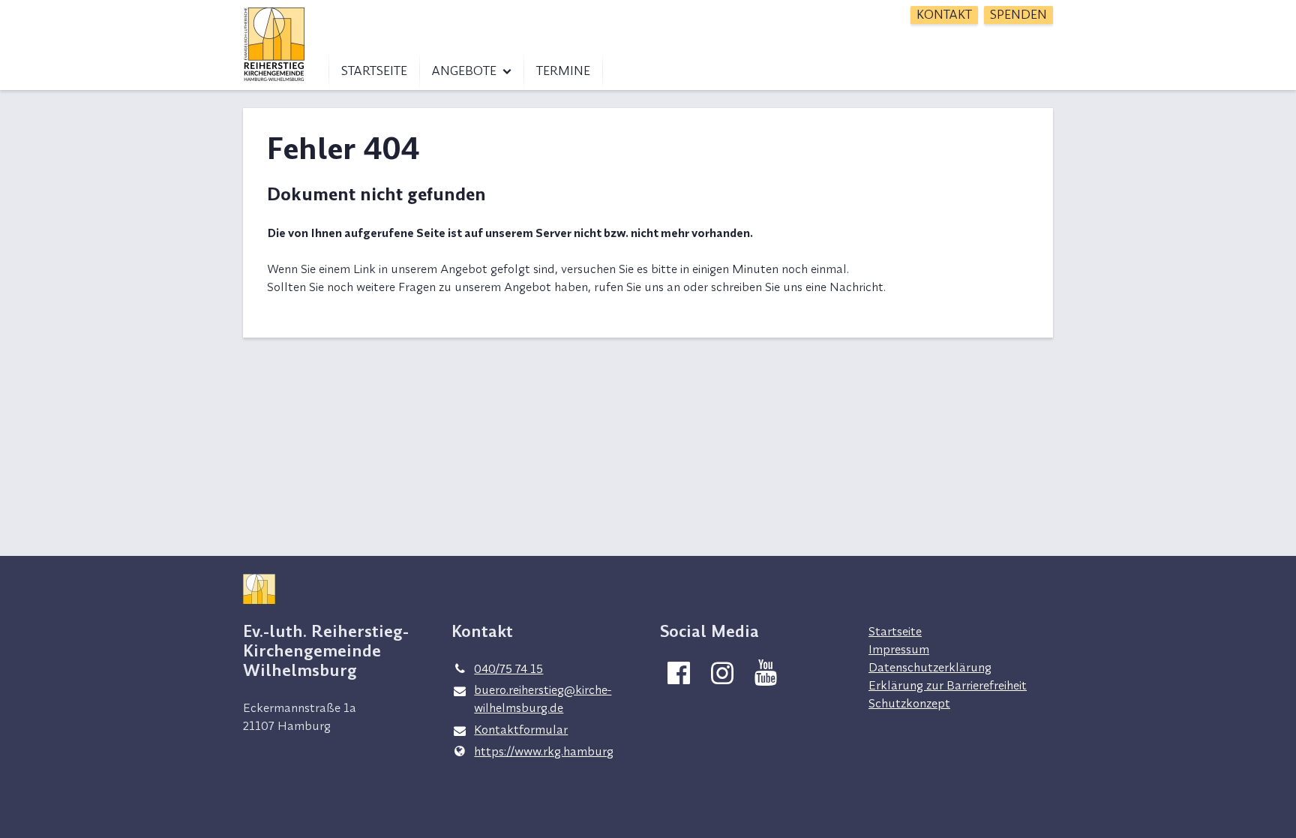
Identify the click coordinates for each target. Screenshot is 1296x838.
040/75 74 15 (508, 668)
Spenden (1018, 14)
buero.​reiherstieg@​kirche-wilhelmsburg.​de (542, 698)
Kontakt (944, 14)
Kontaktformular (521, 729)
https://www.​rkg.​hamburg (544, 750)
